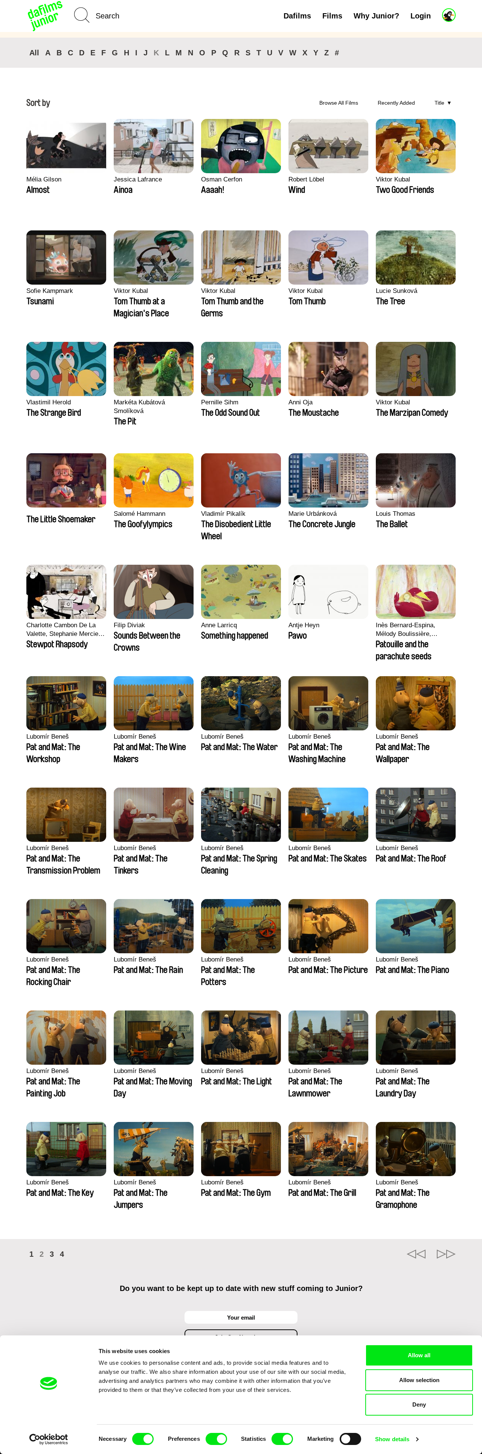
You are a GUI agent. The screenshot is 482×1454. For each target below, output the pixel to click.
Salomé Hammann (139, 513)
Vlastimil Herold (48, 402)
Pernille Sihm (219, 402)
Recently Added (396, 103)
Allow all (419, 1355)
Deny (419, 1404)
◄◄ (416, 1254)
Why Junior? (376, 16)
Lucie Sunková (396, 290)
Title (439, 103)
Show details (392, 1439)
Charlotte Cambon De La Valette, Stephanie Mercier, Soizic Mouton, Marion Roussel (64, 630)
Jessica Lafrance (138, 179)
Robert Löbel (306, 179)
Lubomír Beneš (47, 736)
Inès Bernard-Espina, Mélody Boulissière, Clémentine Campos (405, 630)
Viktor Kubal (393, 179)
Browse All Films (338, 103)
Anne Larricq (219, 625)
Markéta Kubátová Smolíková (139, 407)
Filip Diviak (129, 625)
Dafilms (297, 16)
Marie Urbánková (312, 513)
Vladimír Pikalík (223, 513)
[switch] (216, 1439)
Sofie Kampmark (49, 290)
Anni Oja (300, 402)
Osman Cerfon (221, 179)
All (34, 53)
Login (420, 16)
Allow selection (419, 1380)
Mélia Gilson (43, 179)
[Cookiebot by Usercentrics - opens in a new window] (49, 1439)
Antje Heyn (303, 625)
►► (446, 1254)
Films (332, 16)
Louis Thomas (395, 513)
